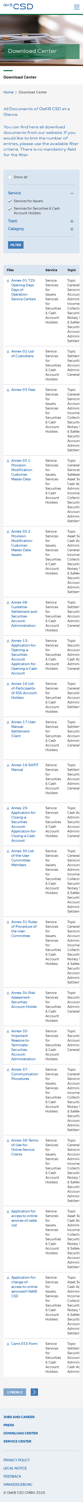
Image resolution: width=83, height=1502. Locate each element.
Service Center (17, 1441)
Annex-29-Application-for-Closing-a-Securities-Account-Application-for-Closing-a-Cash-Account (23, 824)
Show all (20, 177)
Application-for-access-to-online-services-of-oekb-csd (24, 1218)
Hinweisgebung (18, 1484)
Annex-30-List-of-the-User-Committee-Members (23, 858)
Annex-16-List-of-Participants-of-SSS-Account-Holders (24, 691)
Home (8, 92)
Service (14, 193)
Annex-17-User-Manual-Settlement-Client (23, 729)
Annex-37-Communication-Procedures (25, 1074)
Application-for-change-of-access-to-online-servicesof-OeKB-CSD (24, 1286)
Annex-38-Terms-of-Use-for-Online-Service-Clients (25, 1147)
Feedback (12, 1476)
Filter (15, 245)
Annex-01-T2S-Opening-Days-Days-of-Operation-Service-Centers (23, 289)
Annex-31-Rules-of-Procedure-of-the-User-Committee (24, 929)
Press (8, 1425)
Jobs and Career (19, 1417)
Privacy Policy (16, 1460)
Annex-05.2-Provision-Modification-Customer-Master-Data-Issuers (22, 543)
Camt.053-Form (24, 1344)
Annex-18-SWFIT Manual (25, 767)
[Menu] (77, 7)
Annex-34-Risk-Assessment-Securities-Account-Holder (24, 1000)
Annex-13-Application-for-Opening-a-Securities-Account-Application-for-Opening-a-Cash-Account (24, 657)
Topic (13, 221)
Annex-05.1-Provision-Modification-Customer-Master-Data (22, 470)
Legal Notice (15, 1468)
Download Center (20, 1433)
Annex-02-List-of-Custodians (23, 353)
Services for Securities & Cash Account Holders (37, 210)
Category (16, 229)
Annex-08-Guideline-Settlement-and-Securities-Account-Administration (24, 614)
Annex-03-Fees (23, 390)
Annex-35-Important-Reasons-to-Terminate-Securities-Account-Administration (23, 1045)
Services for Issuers (28, 201)
